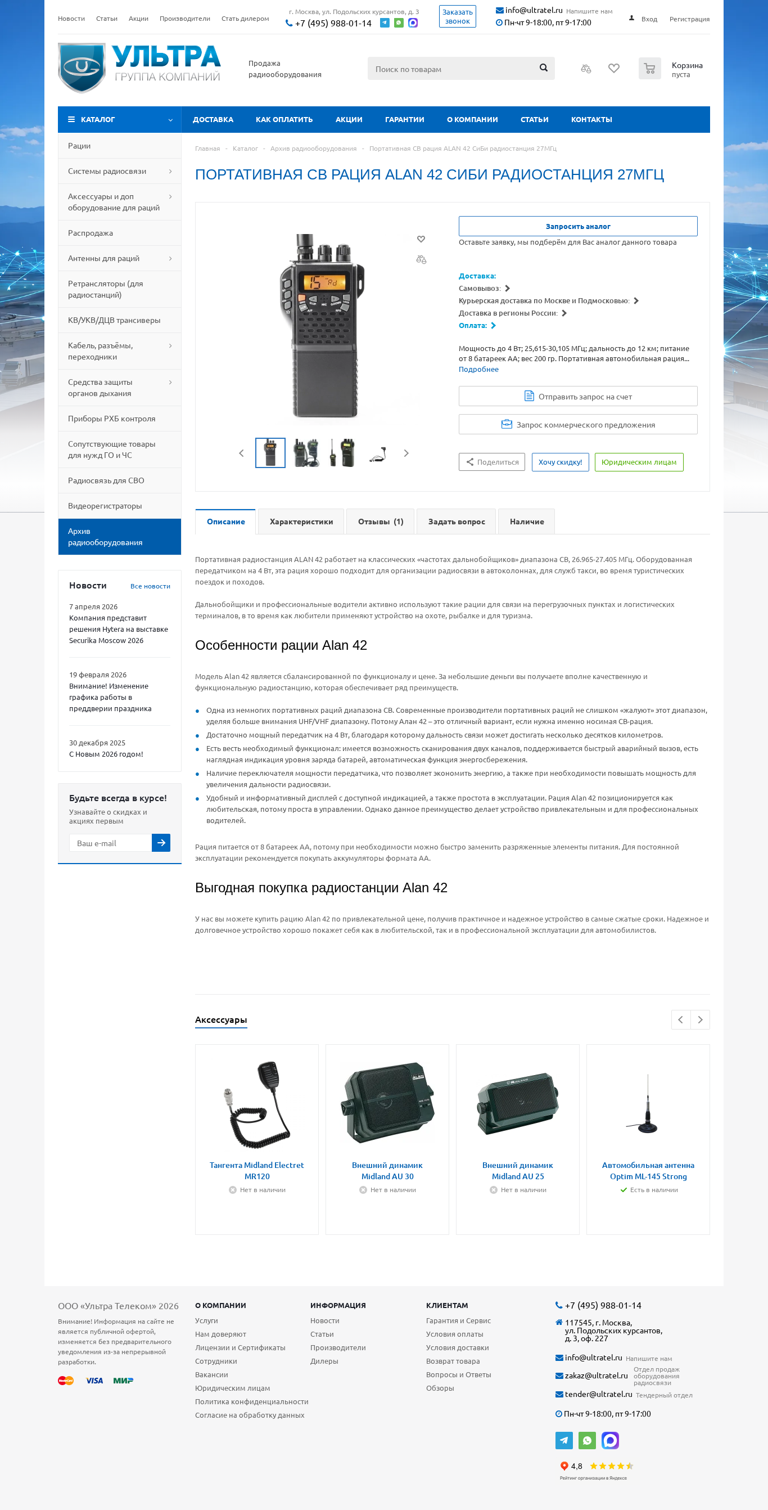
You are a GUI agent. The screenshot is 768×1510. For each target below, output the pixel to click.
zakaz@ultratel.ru (595, 1375)
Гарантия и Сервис (458, 1320)
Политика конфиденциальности (252, 1401)
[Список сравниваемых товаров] (586, 72)
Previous (242, 453)
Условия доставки (457, 1347)
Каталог (98, 119)
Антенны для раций (103, 258)
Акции (349, 119)
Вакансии (211, 1374)
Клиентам (447, 1305)
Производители (338, 1347)
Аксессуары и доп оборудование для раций (114, 201)
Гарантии (404, 119)
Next (406, 453)
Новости (325, 1320)
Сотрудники (216, 1360)
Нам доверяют (220, 1333)
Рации (79, 145)
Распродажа (90, 232)
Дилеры (324, 1360)
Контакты (591, 119)
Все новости (150, 585)
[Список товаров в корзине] (672, 76)
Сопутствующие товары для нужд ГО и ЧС (112, 449)
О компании (472, 119)
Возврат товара (453, 1360)
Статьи (535, 119)
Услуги (206, 1320)
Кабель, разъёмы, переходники (100, 350)
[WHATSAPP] (587, 1440)
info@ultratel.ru (533, 10)
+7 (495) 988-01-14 (332, 23)
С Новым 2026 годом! (106, 753)
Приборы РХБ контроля (112, 418)
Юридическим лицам (232, 1387)
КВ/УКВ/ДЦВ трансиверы (114, 319)
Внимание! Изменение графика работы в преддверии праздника (110, 697)
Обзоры (440, 1387)
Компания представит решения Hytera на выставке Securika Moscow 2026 (118, 629)
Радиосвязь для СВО (106, 480)
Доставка (213, 119)
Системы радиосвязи (107, 170)
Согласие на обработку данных (250, 1414)
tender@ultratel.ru (598, 1394)
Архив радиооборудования (105, 536)
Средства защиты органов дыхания (100, 387)
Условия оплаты (455, 1333)
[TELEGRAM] (564, 1440)
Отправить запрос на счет (585, 396)
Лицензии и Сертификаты (240, 1347)
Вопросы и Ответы (458, 1374)
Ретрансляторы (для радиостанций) (105, 288)
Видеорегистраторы (105, 505)
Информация (338, 1305)
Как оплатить (284, 119)
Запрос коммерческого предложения (586, 424)
